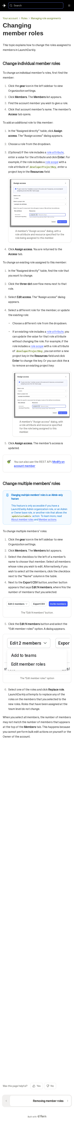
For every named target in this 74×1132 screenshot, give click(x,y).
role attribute (55, 152)
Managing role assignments (46, 18)
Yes (39, 1085)
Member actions (47, 519)
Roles (24, 18)
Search (18, 5)
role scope (51, 162)
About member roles (22, 519)
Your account (10, 18)
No (52, 1085)
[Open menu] (69, 5)
